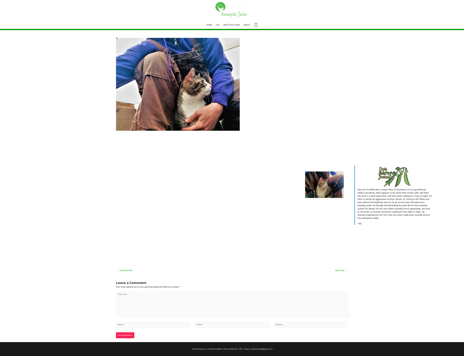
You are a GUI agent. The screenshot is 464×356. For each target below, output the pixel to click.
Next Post (341, 270)
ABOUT (247, 25)
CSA (217, 25)
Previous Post (124, 270)
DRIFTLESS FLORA (231, 25)
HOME (209, 25)
